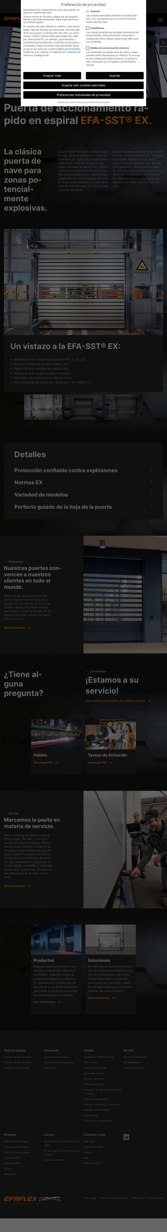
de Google (117, 641)
